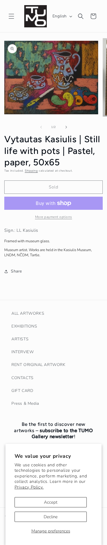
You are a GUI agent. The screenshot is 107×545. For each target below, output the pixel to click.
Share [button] (16, 271)
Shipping (31, 171)
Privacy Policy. (29, 487)
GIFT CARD (22, 390)
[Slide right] (66, 127)
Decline (51, 517)
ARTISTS (20, 339)
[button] (11, 16)
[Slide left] (41, 127)
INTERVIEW (22, 352)
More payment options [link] (53, 217)
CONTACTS (22, 378)
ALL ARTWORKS (27, 313)
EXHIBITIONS (24, 326)
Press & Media (25, 403)
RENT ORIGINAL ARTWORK (38, 364)
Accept (50, 502)
